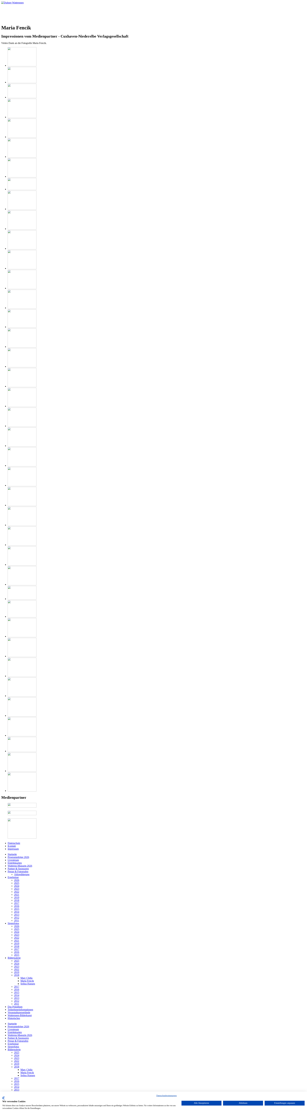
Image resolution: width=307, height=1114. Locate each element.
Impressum (13, 848)
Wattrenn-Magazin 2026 (20, 865)
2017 (16, 903)
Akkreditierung (21, 874)
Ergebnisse (13, 877)
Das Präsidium (15, 1006)
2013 (16, 914)
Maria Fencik (27, 980)
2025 (16, 883)
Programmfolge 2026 (18, 857)
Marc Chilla (26, 978)
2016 (16, 906)
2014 (16, 911)
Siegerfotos (13, 923)
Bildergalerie (14, 957)
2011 (16, 920)
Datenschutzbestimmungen (166, 1096)
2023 (16, 888)
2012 (16, 917)
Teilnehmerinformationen (20, 1009)
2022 (16, 891)
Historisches (14, 1018)
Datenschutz (14, 843)
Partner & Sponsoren (18, 868)
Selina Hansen (27, 983)
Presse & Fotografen (18, 871)
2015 (16, 909)
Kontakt (12, 846)
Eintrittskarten (15, 863)
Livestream (13, 860)
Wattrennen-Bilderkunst (20, 1015)
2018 (16, 900)
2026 (16, 880)
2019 (16, 897)
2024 (16, 886)
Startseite (12, 854)
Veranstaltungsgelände (19, 1012)
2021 (16, 894)
